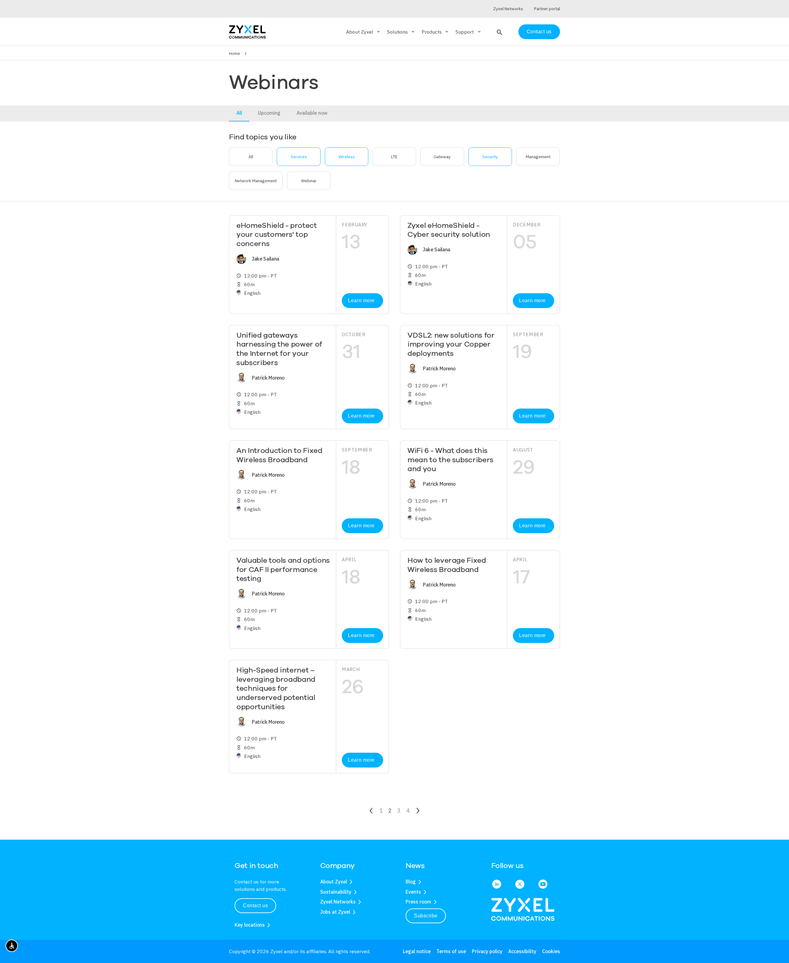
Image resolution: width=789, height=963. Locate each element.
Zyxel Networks (338, 902)
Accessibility (522, 951)
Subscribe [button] (426, 915)
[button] (499, 32)
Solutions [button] (401, 32)
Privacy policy (487, 951)
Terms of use (451, 951)
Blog (411, 882)
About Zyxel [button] (363, 32)
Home (234, 53)
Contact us (539, 31)
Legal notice (417, 951)
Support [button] (468, 32)
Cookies (551, 951)
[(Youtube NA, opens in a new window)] (542, 885)
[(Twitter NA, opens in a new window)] (519, 885)
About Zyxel (333, 882)
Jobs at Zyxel (335, 912)
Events (413, 892)
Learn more (361, 300)
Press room (418, 902)
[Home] (247, 31)
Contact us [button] (255, 905)
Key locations (250, 925)
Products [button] (435, 32)
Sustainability (335, 892)
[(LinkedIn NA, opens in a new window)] (496, 885)
